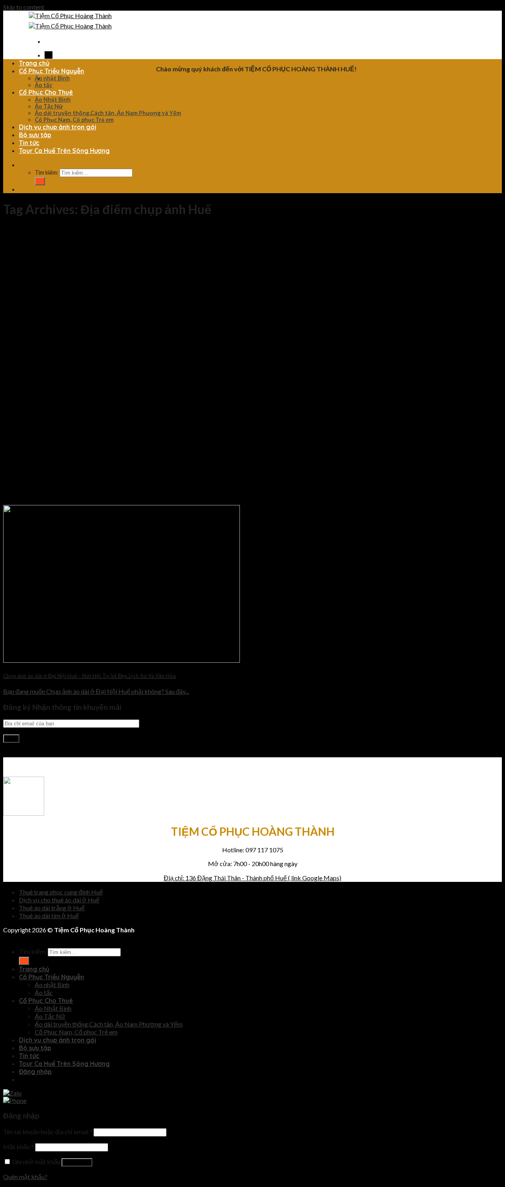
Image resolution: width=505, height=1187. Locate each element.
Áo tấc (43, 85)
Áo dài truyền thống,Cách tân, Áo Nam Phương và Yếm (108, 113)
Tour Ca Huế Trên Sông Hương (64, 151)
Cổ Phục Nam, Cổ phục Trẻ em (74, 119)
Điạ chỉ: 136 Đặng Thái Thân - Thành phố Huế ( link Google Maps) (252, 877)
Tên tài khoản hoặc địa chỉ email (47, 1131)
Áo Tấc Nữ (49, 106)
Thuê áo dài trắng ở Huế (52, 907)
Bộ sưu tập (35, 135)
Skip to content (23, 7)
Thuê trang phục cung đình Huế (61, 892)
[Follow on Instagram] (9, 753)
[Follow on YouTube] (21, 753)
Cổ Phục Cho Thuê (46, 92)
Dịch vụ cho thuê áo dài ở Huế (59, 900)
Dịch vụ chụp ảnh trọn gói (57, 127)
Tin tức (29, 143)
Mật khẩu (18, 1146)
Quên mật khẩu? (25, 1176)
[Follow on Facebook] (47, 55)
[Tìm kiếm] (21, 165)
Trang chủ (34, 63)
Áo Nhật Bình (53, 99)
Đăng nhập (77, 1162)
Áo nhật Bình (52, 78)
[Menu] (47, 41)
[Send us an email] (13, 753)
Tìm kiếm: (46, 172)
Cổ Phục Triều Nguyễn (51, 71)
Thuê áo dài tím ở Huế (49, 915)
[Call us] (50, 55)
